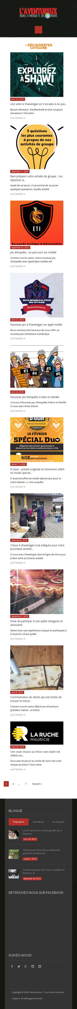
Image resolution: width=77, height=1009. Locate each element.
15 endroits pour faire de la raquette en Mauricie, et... (44, 871)
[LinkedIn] (39, 966)
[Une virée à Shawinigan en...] (38, 74)
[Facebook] (12, 966)
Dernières (38, 821)
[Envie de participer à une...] (38, 591)
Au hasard (58, 821)
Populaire (18, 821)
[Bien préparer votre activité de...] (38, 147)
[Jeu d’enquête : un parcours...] (38, 223)
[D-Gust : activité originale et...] (38, 439)
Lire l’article (16, 117)
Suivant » (37, 784)
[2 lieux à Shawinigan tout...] (38, 515)
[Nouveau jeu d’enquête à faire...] (38, 367)
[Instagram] (32, 966)
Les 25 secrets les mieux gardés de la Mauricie (42, 832)
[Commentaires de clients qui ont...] (38, 667)
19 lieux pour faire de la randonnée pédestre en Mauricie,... (41, 851)
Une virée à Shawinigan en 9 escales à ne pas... (38, 104)
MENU (38, 29)
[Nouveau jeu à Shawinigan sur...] (38, 295)
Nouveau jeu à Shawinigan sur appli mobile (36, 324)
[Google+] (25, 966)
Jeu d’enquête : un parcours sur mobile (33, 252)
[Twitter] (19, 966)
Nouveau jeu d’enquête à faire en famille (34, 397)
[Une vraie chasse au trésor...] (38, 733)
